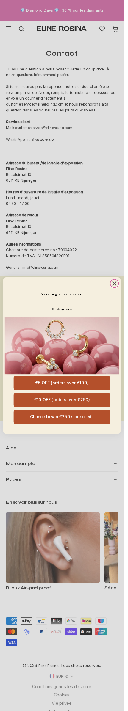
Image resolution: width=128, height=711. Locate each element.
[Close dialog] (114, 283)
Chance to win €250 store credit (61, 416)
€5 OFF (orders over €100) (62, 383)
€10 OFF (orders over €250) (62, 399)
